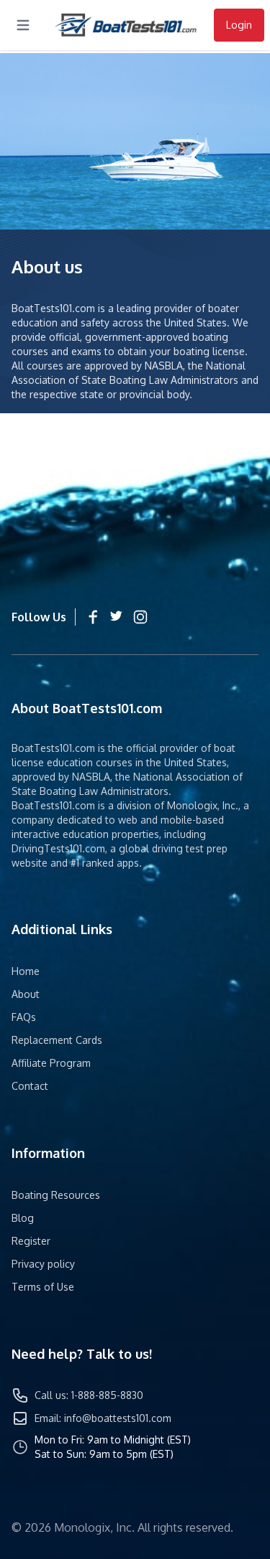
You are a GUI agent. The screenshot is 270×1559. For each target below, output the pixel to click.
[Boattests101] (126, 25)
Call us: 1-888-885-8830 (89, 1395)
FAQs (24, 1017)
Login (239, 25)
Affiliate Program (51, 1063)
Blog (23, 1218)
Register (31, 1241)
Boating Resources (56, 1195)
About (26, 994)
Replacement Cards (57, 1040)
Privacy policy (43, 1264)
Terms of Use (43, 1287)
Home (26, 971)
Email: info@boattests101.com (103, 1418)
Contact (30, 1086)
